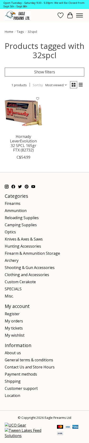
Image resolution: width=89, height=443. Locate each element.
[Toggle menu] (79, 15)
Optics (10, 232)
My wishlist (14, 335)
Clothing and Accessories (27, 274)
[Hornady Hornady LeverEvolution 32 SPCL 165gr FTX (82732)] (23, 112)
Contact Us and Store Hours (30, 367)
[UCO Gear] (15, 425)
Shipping (13, 381)
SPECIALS (13, 289)
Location (12, 395)
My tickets (14, 328)
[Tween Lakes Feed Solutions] (28, 435)
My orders (14, 321)
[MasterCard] (60, 427)
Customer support (21, 388)
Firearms (12, 203)
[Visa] (68, 427)
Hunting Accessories (23, 246)
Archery (12, 260)
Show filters (44, 72)
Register (12, 313)
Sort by (38, 85)
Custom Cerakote (20, 281)
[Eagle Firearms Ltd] (18, 15)
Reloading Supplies (22, 217)
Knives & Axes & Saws (24, 239)
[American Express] (75, 427)
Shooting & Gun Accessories (30, 267)
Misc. (9, 296)
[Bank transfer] (60, 433)
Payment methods (21, 374)
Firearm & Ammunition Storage (32, 253)
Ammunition (16, 210)
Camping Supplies (21, 224)
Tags (20, 31)
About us (13, 352)
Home (9, 31)
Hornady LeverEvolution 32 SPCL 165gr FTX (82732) (23, 143)
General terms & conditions (29, 360)
